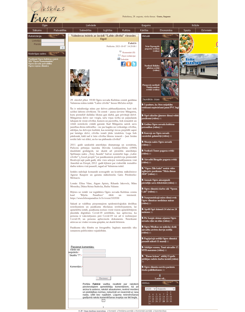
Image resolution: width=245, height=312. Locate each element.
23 (171, 299)
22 (167, 299)
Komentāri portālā (144, 311)
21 (164, 299)
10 (149, 296)
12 (156, 296)
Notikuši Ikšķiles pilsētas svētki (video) (152, 67)
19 (156, 299)
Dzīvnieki (206, 30)
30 (171, 301)
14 (164, 296)
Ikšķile (195, 25)
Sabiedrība (85, 30)
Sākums (37, 30)
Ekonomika (166, 30)
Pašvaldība (60, 30)
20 (160, 299)
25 (153, 301)
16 (171, 296)
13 (160, 296)
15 (167, 296)
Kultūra (126, 30)
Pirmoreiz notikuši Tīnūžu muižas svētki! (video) (150, 87)
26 (156, 301)
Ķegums (146, 25)
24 (149, 301)
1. (103, 300)
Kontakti (112, 311)
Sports (187, 30)
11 (153, 296)
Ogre (44, 25)
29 (167, 301)
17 (149, 299)
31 (149, 303)
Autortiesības (160, 311)
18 (153, 299)
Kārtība (144, 30)
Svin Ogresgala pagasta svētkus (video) (152, 48)
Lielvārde (91, 25)
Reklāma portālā (125, 311)
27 (160, 301)
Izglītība (107, 30)
